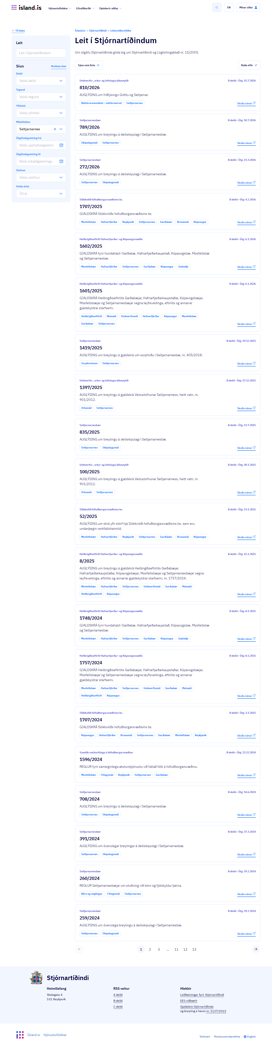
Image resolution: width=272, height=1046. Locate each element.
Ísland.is (33, 1035)
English (251, 1036)
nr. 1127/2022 (216, 1011)
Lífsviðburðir (83, 8)
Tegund (20, 89)
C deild (117, 1006)
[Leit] (216, 7)
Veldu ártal (22, 186)
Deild (19, 73)
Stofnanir (205, 1036)
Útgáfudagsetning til (28, 154)
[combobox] (19, 81)
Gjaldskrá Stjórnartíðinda (197, 1006)
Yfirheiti (21, 105)
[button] (229, 7)
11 (176, 949)
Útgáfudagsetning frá (28, 138)
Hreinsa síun (58, 66)
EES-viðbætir (188, 1000)
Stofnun (20, 170)
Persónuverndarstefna (227, 1036)
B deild (117, 1000)
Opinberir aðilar (108, 8)
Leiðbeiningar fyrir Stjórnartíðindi (202, 995)
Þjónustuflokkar (58, 8)
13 (194, 949)
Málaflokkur (23, 121)
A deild (117, 995)
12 (185, 949)
